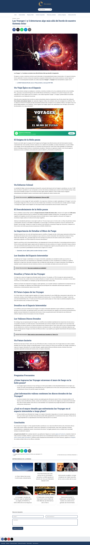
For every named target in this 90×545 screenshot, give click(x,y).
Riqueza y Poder (30, 14)
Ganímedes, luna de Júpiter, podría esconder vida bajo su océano (32, 250)
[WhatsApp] (21, 29)
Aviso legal (3, 543)
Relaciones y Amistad (51, 14)
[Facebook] (14, 29)
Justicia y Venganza (62, 14)
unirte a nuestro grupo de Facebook (22, 437)
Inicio (15, 14)
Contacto (7, 543)
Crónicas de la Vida (72, 14)
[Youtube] (8, 539)
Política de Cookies (13, 543)
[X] (18, 29)
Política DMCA (29, 543)
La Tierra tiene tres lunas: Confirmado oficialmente (66, 454)
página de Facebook (60, 434)
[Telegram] (25, 29)
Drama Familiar (22, 14)
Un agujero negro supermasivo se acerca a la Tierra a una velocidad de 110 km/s (28, 455)
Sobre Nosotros (35, 543)
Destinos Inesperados (40, 14)
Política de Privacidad (22, 543)
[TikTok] (11, 539)
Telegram (73, 437)
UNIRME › (71, 133)
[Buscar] (50, 9)
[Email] (29, 29)
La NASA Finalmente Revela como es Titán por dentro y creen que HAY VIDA (35, 82)
